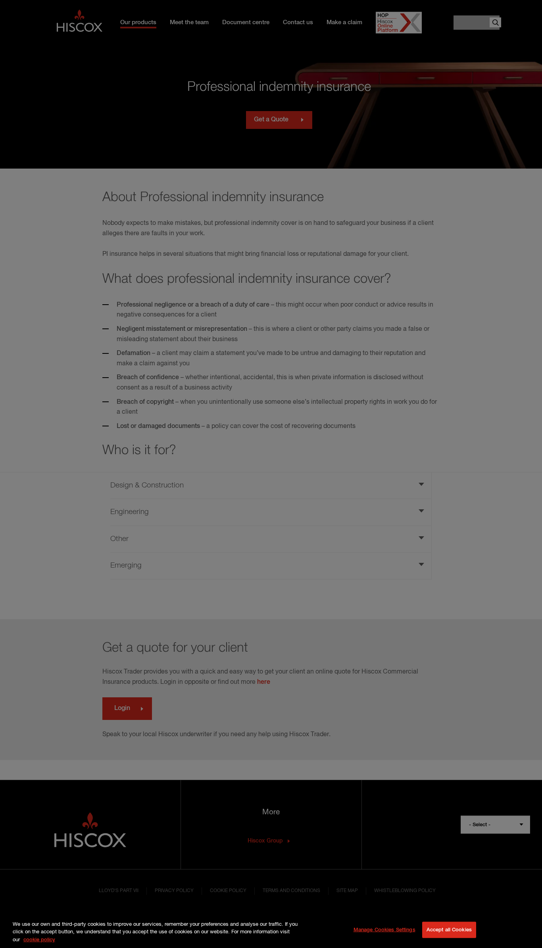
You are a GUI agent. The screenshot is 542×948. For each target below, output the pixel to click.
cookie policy (39, 939)
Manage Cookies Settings (384, 929)
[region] (271, 930)
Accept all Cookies (449, 929)
